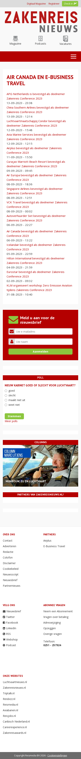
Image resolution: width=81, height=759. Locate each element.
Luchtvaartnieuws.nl (15, 682)
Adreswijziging (52, 622)
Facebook (12, 622)
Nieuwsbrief (10, 580)
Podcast (11, 645)
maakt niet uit (16, 400)
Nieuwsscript (10, 574)
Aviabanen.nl (10, 710)
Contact (7, 540)
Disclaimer (9, 563)
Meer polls (11, 421)
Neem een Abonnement (58, 611)
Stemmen (14, 416)
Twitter (10, 617)
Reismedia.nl (10, 704)
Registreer (54, 3)
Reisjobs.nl (9, 716)
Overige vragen (52, 634)
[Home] (40, 21)
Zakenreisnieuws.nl (14, 687)
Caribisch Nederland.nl (16, 721)
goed (11, 390)
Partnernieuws (11, 585)
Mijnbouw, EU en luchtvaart (26, 481)
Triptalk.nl (9, 693)
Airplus (47, 540)
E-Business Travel (54, 546)
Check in (68, 3)
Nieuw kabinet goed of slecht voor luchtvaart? (40, 385)
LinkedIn (11, 628)
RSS (8, 634)
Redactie (8, 552)
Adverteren (9, 546)
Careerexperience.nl (15, 727)
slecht (12, 395)
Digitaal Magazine (36, 3)
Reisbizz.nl (9, 699)
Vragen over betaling (55, 617)
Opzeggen (49, 628)
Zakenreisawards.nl (14, 733)
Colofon (8, 557)
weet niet (14, 404)
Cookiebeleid (10, 569)
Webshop (12, 639)
